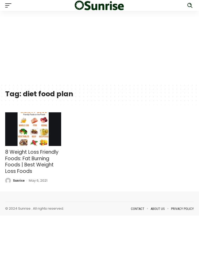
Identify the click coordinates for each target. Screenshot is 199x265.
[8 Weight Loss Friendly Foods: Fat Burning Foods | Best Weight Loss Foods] (33, 129)
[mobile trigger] (9, 5)
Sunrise (19, 180)
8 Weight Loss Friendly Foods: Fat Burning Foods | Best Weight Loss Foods (32, 162)
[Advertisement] (99, 47)
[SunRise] (99, 5)
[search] (190, 5)
